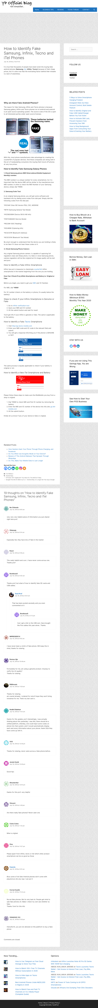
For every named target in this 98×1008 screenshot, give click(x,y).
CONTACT (86, 10)
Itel (25, 69)
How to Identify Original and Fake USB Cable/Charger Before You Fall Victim (80, 113)
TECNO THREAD (73, 10)
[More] (24, 468)
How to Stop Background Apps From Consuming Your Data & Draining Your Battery (80, 128)
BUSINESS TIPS (48, 10)
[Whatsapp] (17, 468)
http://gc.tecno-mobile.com (22, 326)
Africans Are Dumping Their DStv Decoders (76, 988)
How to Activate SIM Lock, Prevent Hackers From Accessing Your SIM (79, 121)
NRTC (53, 982)
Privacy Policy (54, 1003)
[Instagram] (20, 468)
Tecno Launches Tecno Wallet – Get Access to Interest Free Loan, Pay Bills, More (72, 969)
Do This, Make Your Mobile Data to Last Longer (25, 461)
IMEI (34, 283)
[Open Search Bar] (94, 9)
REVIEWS (60, 10)
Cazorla (12, 867)
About (45, 1003)
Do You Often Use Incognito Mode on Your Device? (27, 454)
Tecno (27, 322)
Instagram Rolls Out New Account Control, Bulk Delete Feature (80, 105)
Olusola (54, 988)
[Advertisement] (49, 26)
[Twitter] (9, 468)
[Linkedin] (13, 468)
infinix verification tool (21, 306)
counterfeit (38, 269)
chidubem (55, 961)
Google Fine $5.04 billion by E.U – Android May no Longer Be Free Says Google (30, 479)
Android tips (9, 476)
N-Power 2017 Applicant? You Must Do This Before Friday (23, 477)
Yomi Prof (18, 594)
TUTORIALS (9, 474)
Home (37, 10)
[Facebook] (5, 468)
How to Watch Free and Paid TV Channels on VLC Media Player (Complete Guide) (27, 991)
